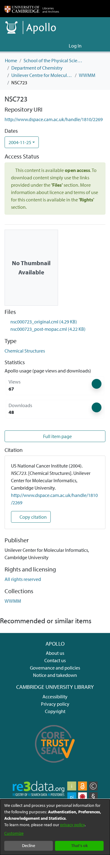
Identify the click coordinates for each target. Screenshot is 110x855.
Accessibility (55, 696)
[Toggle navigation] (96, 46)
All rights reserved (23, 579)
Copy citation (33, 517)
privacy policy (72, 824)
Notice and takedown (55, 675)
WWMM (87, 75)
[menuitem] (63, 45)
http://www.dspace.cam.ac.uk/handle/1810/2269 (54, 119)
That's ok (79, 845)
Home (11, 60)
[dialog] (55, 827)
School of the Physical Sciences (54, 60)
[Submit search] (54, 45)
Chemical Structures (25, 351)
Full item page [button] (57, 436)
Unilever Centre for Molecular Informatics (41, 75)
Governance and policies (55, 668)
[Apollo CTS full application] (55, 766)
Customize (14, 833)
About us (55, 653)
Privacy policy (55, 704)
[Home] (32, 8)
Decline (28, 845)
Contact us (55, 660)
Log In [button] (75, 46)
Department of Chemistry (37, 68)
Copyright (55, 711)
